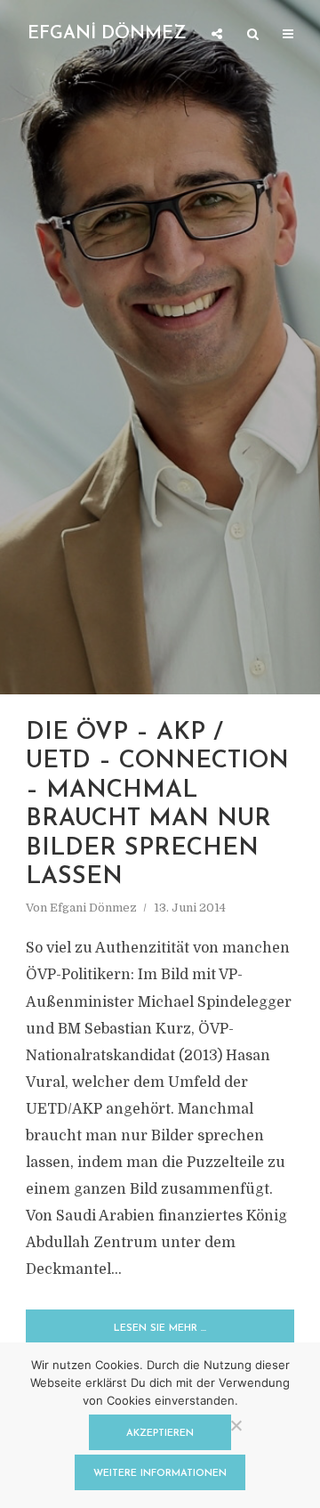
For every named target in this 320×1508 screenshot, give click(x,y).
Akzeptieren (160, 1434)
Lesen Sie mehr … (160, 1329)
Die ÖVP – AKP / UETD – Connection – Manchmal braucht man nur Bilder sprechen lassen (157, 805)
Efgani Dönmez (93, 907)
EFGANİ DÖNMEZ (107, 34)
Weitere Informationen (160, 1474)
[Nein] (235, 1425)
